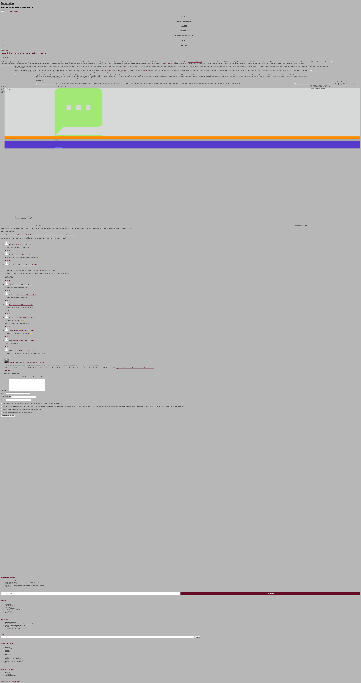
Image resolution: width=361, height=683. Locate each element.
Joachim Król (169, 63)
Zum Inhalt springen (12, 11)
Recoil (6, 656)
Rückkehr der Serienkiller (11, 622)
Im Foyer (184, 16)
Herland (7, 650)
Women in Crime (9, 604)
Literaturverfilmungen (184, 35)
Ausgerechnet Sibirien (66, 228)
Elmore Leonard (9, 612)
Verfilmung (111, 228)
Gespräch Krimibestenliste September (15, 625)
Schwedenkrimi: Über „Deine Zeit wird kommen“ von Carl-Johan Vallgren (24, 585)
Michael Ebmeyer (122, 70)
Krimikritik (7, 651)
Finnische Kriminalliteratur (12, 608)
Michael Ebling (94, 228)
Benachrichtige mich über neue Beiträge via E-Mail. (18, 412)
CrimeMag (7, 647)
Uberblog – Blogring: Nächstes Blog (14, 661)
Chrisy (11, 305)
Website (3, 400)
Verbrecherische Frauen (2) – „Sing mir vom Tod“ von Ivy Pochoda (23, 582)
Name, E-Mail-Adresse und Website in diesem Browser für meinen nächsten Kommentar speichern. (32, 403)
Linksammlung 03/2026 (11, 586)
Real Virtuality (8, 654)
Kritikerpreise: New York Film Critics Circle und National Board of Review (52, 234)
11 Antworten (4, 57)
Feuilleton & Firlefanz (10, 648)
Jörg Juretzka (8, 611)
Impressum (8, 674)
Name (3, 393)
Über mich (7, 672)
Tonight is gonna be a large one (13, 657)
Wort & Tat (7, 663)
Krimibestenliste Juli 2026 (12, 583)
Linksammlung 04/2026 (11, 581)
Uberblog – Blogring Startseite (13, 658)
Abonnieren (271, 593)
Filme (184, 40)
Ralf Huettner (147, 70)
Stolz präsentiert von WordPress (10, 681)
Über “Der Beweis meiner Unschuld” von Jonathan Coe (19, 624)
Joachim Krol (86, 228)
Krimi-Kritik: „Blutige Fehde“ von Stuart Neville (15, 234)
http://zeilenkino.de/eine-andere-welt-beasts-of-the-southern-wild (135, 368)
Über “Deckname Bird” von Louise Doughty (16, 627)
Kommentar (5, 390)
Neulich (184, 45)
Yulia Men (129, 228)
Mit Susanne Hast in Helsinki (12, 628)
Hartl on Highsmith (10, 605)
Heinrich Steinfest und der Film (13, 610)
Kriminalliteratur (184, 21)
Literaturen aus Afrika (10, 653)
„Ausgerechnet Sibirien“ (195, 62)
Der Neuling (77, 228)
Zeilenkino (7, 3)
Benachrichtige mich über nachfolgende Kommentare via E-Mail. (22, 409)
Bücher (184, 26)
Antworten (8, 250)
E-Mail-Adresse (6, 396)
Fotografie (184, 31)
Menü (3, 11)
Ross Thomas (8, 607)
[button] (78, 135)
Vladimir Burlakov (33, 72)
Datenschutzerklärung (10, 675)
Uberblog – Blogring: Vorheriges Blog (14, 660)
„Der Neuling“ (110, 70)
